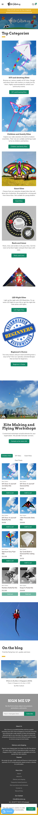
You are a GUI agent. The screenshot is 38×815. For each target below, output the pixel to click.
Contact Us (19, 788)
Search (19, 774)
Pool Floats (18, 460)
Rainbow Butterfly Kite (9, 588)
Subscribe (29, 714)
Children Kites (7, 456)
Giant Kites (19, 201)
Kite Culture (5, 481)
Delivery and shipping (19, 779)
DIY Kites (18, 456)
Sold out (10, 594)
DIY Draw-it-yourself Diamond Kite (27, 485)
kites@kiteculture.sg (19, 799)
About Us (19, 776)
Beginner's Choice (19, 364)
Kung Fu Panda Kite (26, 588)
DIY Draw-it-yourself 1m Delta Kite (9, 485)
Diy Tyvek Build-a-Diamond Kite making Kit (27, 554)
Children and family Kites (19, 147)
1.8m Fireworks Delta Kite (27, 519)
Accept (30, 809)
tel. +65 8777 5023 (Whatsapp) (19, 802)
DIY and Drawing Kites (19, 92)
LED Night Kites (19, 310)
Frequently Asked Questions (19, 782)
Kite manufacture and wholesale (19, 785)
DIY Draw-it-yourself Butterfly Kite (9, 519)
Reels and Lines (19, 255)
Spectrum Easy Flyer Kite (9, 553)
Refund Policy (19, 791)
